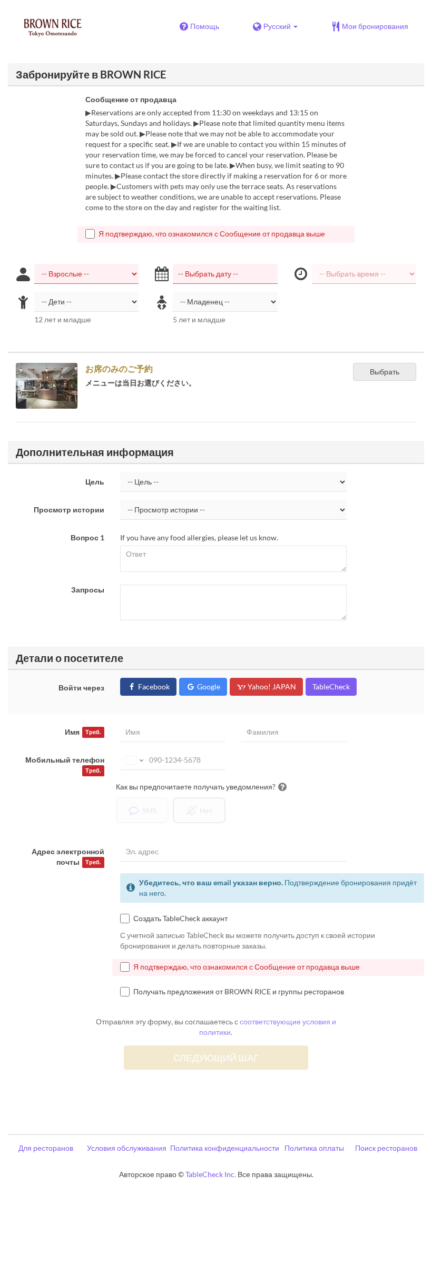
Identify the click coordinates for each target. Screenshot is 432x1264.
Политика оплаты (314, 1147)
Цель (94, 481)
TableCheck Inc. (210, 1174)
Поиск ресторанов (386, 1147)
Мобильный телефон (64, 764)
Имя (83, 731)
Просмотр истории (69, 509)
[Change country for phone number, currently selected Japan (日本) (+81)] (133, 759)
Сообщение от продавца (130, 99)
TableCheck (331, 686)
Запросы (87, 589)
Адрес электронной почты (68, 856)
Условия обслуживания (126, 1147)
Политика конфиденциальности (224, 1147)
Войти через (81, 687)
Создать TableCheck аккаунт (180, 918)
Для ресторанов (45, 1147)
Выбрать (384, 371)
